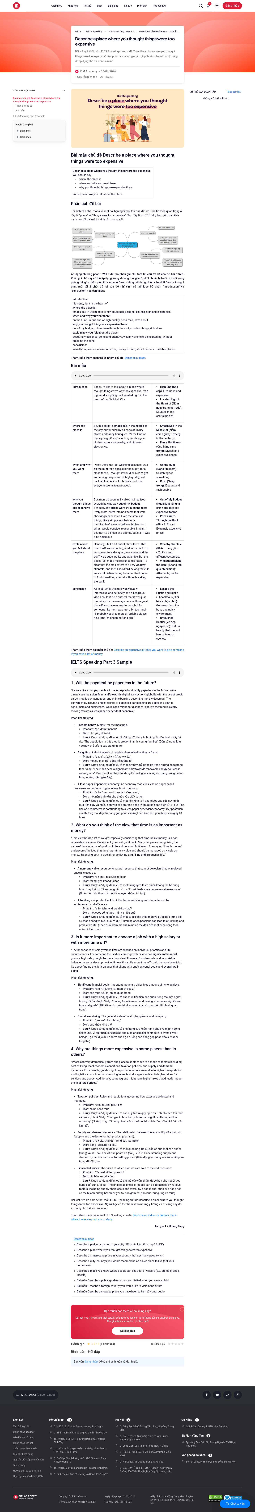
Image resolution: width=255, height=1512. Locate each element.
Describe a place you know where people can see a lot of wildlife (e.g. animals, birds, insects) (128, 1273)
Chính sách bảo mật (24, 1432)
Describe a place (135, 357)
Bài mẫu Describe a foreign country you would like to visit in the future (119, 1286)
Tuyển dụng (19, 1465)
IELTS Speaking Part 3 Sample (29, 116)
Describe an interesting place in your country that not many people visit (120, 1255)
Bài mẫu (20, 110)
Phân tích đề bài (24, 105)
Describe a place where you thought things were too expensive (114, 1250)
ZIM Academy (88, 71)
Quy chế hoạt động (23, 1454)
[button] (200, 5)
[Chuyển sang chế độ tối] (217, 5)
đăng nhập (91, 1361)
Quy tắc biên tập (87, 77)
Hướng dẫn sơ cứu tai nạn (27, 1470)
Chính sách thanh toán (25, 1448)
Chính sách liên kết (23, 1443)
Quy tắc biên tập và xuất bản (28, 1459)
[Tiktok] (227, 1395)
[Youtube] (217, 1395)
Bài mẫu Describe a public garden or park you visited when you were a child (123, 1280)
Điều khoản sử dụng (23, 1437)
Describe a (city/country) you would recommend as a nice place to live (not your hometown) (125, 1263)
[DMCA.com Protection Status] (215, 1498)
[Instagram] (238, 1395)
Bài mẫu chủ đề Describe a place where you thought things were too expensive (37, 100)
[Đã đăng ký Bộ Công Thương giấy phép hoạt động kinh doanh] (233, 1498)
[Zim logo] (16, 5)
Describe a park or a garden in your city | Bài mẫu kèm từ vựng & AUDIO (120, 1244)
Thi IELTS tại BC (21, 1426)
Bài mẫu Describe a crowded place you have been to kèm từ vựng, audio (121, 1291)
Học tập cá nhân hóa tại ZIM (28, 1476)
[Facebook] (206, 1395)
